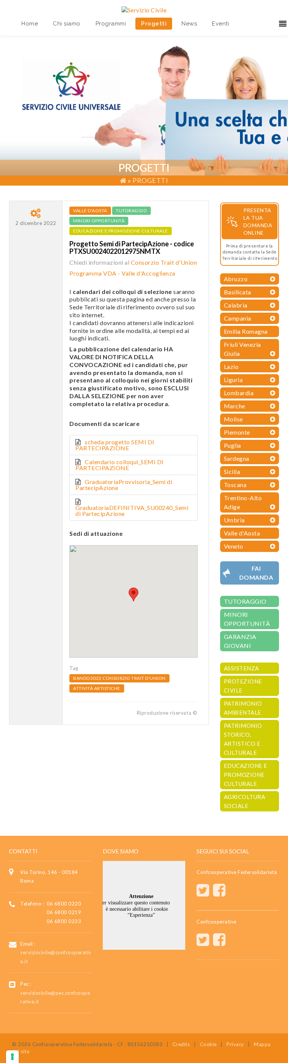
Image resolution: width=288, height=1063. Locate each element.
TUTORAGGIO (131, 210)
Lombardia (239, 392)
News (189, 23)
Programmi (111, 23)
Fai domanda (256, 573)
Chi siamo (67, 23)
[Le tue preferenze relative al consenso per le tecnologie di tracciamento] (12, 1056)
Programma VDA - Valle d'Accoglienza (122, 273)
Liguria (233, 379)
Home (29, 23)
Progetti (153, 23)
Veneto (233, 546)
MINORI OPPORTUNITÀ (98, 220)
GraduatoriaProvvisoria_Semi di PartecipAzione (123, 484)
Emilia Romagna (246, 331)
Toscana (235, 484)
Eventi (220, 23)
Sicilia (232, 471)
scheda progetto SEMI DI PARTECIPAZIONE (114, 444)
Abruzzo (236, 278)
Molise (233, 419)
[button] (133, 594)
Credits (181, 1044)
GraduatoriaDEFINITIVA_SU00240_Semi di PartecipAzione (131, 510)
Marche (234, 405)
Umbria (234, 519)
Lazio (231, 366)
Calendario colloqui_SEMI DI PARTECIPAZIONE (119, 464)
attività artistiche (96, 688)
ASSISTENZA (241, 668)
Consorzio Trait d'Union (164, 262)
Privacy (235, 1044)
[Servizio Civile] (144, 9)
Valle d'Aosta (90, 210)
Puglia (232, 445)
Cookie (208, 1044)
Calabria (236, 305)
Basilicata (237, 291)
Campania (237, 318)
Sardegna (236, 458)
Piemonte (237, 432)
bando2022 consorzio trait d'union (119, 678)
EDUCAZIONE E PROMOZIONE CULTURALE (120, 231)
